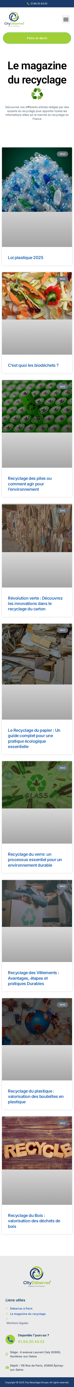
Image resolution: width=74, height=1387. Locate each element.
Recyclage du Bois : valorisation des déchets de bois (34, 1221)
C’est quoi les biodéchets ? (33, 365)
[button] (66, 19)
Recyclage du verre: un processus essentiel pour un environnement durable (35, 860)
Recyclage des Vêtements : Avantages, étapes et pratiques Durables (33, 978)
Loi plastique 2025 (25, 257)
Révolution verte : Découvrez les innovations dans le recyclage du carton (35, 604)
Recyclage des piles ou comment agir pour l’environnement (30, 484)
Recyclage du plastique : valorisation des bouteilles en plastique (36, 1096)
